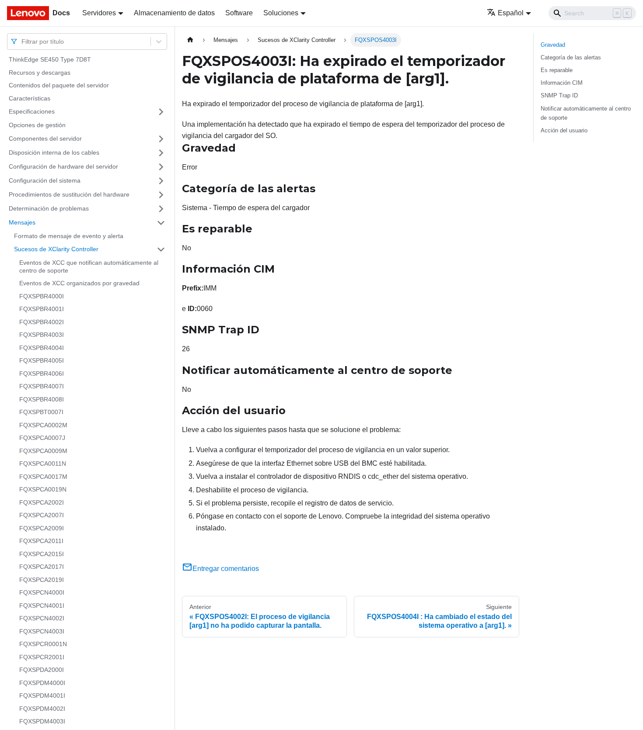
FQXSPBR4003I (41, 334)
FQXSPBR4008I (41, 399)
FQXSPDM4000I (42, 682)
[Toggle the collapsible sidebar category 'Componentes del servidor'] (161, 139)
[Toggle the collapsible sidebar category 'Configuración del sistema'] (161, 181)
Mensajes (22, 222)
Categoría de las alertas (571, 57)
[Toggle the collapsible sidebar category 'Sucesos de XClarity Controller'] (161, 249)
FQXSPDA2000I (41, 669)
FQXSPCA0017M (43, 476)
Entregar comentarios (225, 568)
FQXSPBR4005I (41, 360)
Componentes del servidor (45, 138)
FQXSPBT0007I (41, 411)
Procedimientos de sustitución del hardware (69, 194)
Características (29, 98)
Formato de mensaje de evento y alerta (68, 235)
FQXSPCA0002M (43, 425)
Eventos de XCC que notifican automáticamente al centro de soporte (88, 266)
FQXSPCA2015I (41, 553)
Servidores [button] (99, 13)
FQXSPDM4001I (42, 695)
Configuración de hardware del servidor (63, 166)
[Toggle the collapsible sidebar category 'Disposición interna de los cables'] (161, 153)
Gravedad (553, 45)
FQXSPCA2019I (41, 579)
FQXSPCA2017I (41, 566)
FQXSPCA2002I (41, 502)
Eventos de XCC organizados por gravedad (79, 283)
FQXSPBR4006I (41, 373)
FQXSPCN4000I (41, 592)
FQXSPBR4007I (41, 386)
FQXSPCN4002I (41, 618)
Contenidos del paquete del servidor (59, 85)
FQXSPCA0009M (43, 450)
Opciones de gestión (37, 124)
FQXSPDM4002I (42, 708)
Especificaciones (32, 111)
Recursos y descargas (39, 72)
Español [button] (511, 13)
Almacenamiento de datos (174, 13)
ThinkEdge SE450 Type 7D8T (50, 59)
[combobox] (22, 41)
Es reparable (557, 70)
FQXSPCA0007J (42, 437)
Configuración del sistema (44, 180)
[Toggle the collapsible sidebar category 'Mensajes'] (161, 223)
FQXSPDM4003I (42, 721)
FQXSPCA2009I (41, 528)
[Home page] (190, 40)
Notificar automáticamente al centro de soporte (586, 113)
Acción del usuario (564, 130)
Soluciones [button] (280, 13)
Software (239, 13)
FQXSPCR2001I (41, 657)
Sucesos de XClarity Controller (56, 249)
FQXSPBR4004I (41, 347)
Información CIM (562, 83)
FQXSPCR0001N (43, 643)
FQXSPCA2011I (41, 540)
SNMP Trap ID (559, 95)
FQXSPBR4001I (41, 308)
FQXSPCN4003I (41, 631)
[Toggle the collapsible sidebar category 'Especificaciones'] (161, 112)
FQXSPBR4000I (41, 296)
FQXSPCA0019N (42, 489)
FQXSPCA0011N (42, 463)
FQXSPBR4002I (41, 321)
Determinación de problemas (49, 208)
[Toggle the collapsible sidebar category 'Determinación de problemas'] (161, 209)
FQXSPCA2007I (41, 515)
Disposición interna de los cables (54, 152)
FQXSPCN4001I (41, 605)
